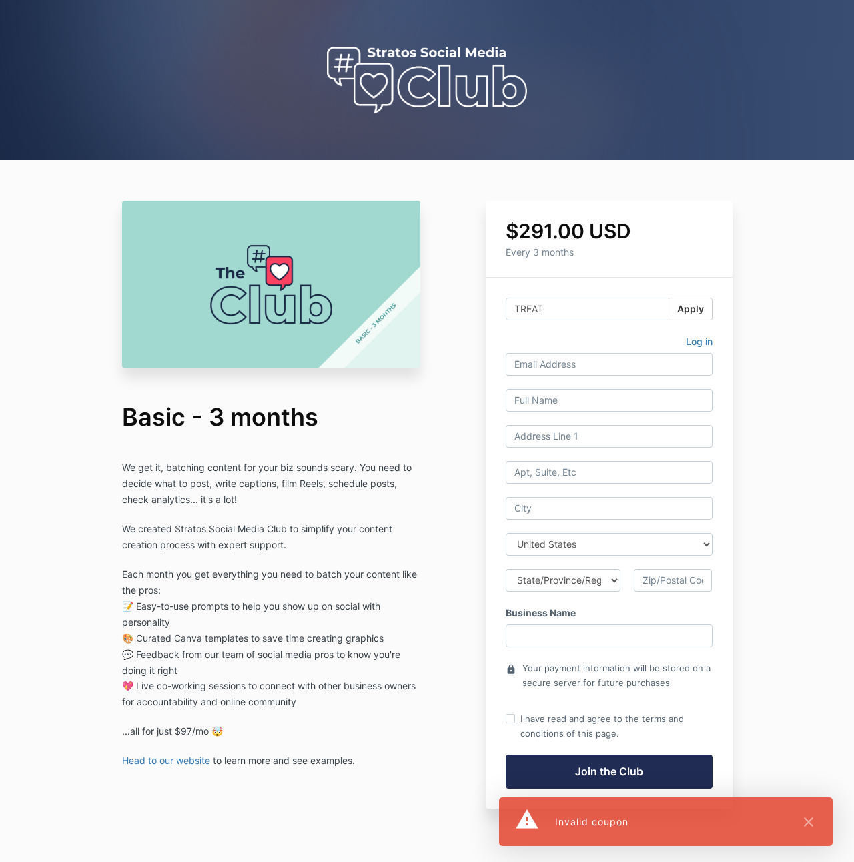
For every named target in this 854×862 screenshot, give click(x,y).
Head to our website (166, 760)
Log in (699, 341)
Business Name (541, 612)
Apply (690, 308)
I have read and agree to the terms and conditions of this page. (602, 726)
